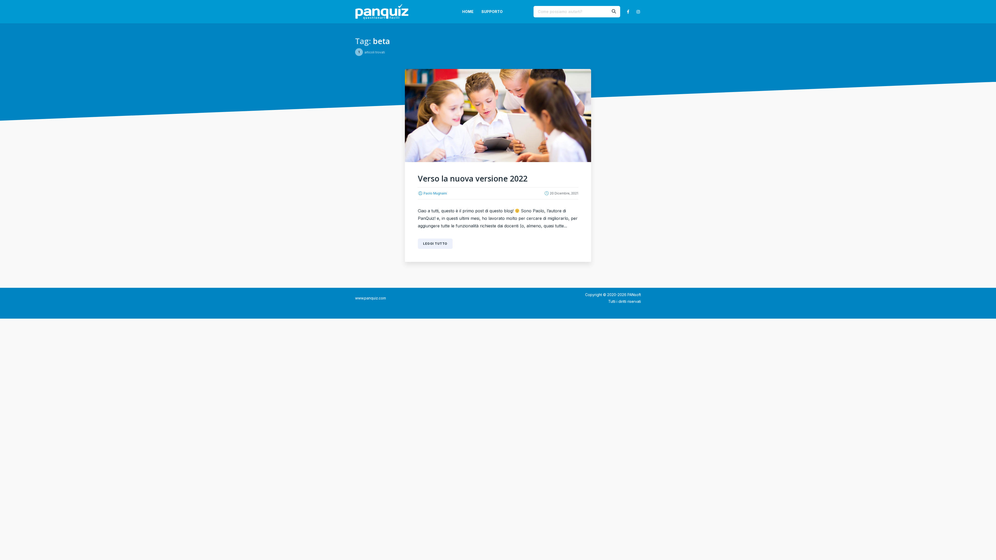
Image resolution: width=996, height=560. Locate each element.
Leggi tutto (435, 244)
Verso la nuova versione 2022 (473, 178)
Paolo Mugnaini (435, 193)
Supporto (492, 11)
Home (468, 11)
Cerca (613, 11)
